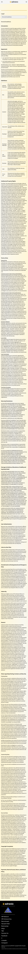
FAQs (3, 928)
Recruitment (5, 921)
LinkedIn (4, 940)
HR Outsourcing (6, 919)
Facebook (4, 935)
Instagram (4, 943)
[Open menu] (2, 2)
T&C (2, 931)
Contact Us (4, 933)
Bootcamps (4, 926)
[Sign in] (26, 2)
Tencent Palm (5, 923)
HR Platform (5, 916)
